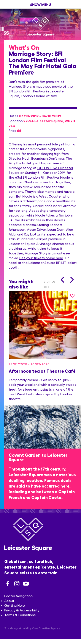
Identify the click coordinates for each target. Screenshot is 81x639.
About (9, 600)
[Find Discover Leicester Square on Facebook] (7, 583)
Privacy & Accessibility (21, 610)
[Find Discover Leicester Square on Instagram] (16, 583)
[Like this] (72, 295)
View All (49, 284)
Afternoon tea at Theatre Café (42, 370)
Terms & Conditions (20, 615)
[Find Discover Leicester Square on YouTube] (25, 583)
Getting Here (14, 605)
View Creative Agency (46, 628)
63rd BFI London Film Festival (37, 177)
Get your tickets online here (41, 258)
